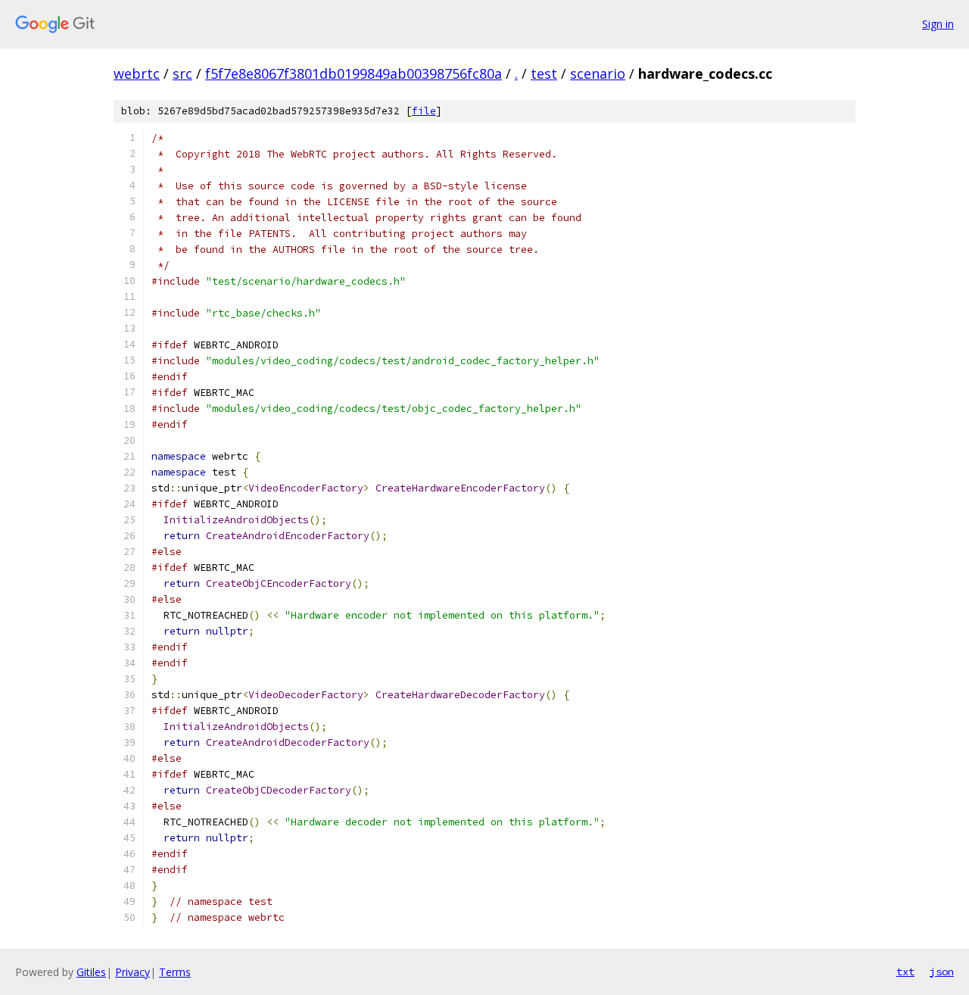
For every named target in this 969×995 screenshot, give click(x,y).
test (544, 73)
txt (905, 971)
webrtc (137, 73)
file (424, 110)
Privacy (132, 972)
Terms (175, 972)
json (942, 971)
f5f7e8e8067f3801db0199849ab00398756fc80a (353, 73)
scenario (597, 73)
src (182, 73)
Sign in (938, 24)
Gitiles (91, 972)
